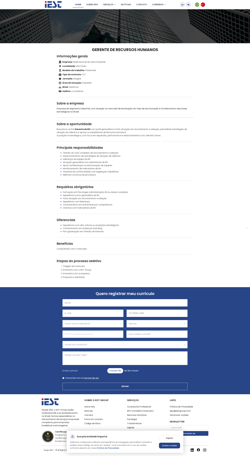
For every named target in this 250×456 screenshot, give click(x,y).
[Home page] (53, 4)
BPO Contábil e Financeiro (140, 410)
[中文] (203, 4)
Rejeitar (169, 438)
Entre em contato (93, 419)
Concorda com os (82, 377)
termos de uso (91, 377)
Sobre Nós (89, 406)
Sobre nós (92, 4)
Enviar (125, 386)
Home (78, 4)
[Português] (197, 4)
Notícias (126, 4)
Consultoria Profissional (139, 406)
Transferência (134, 423)
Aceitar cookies (169, 445)
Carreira (88, 415)
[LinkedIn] (182, 4)
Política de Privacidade (181, 406)
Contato (141, 4)
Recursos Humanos (137, 415)
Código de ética (92, 423)
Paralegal (132, 419)
